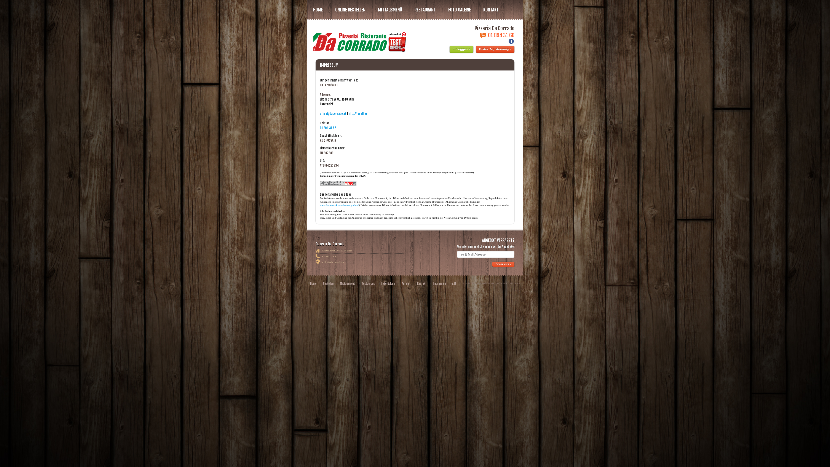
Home (318, 10)
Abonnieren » (503, 263)
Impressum (439, 283)
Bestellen (328, 283)
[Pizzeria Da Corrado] (359, 39)
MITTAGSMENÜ (390, 10)
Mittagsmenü (347, 283)
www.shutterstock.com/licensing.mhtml (339, 205)
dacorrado (518, 283)
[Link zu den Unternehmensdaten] (338, 185)
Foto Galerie (388, 283)
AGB (454, 283)
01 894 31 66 (328, 128)
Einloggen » (461, 49)
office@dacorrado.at (333, 113)
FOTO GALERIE (459, 10)
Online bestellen (350, 10)
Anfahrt (406, 283)
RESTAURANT (425, 10)
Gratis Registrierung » (495, 49)
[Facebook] (511, 42)
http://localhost (359, 113)
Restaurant (368, 283)
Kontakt (491, 10)
